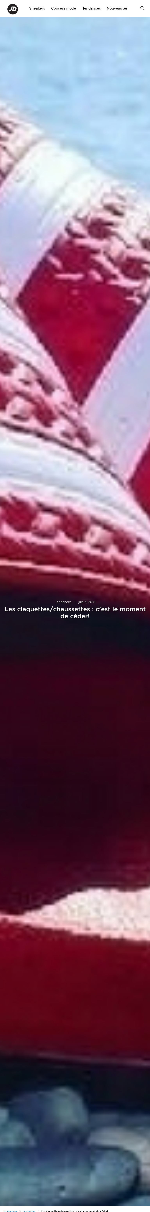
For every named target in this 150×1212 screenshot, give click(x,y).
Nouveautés (117, 8)
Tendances (91, 8)
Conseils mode (63, 8)
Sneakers (37, 8)
